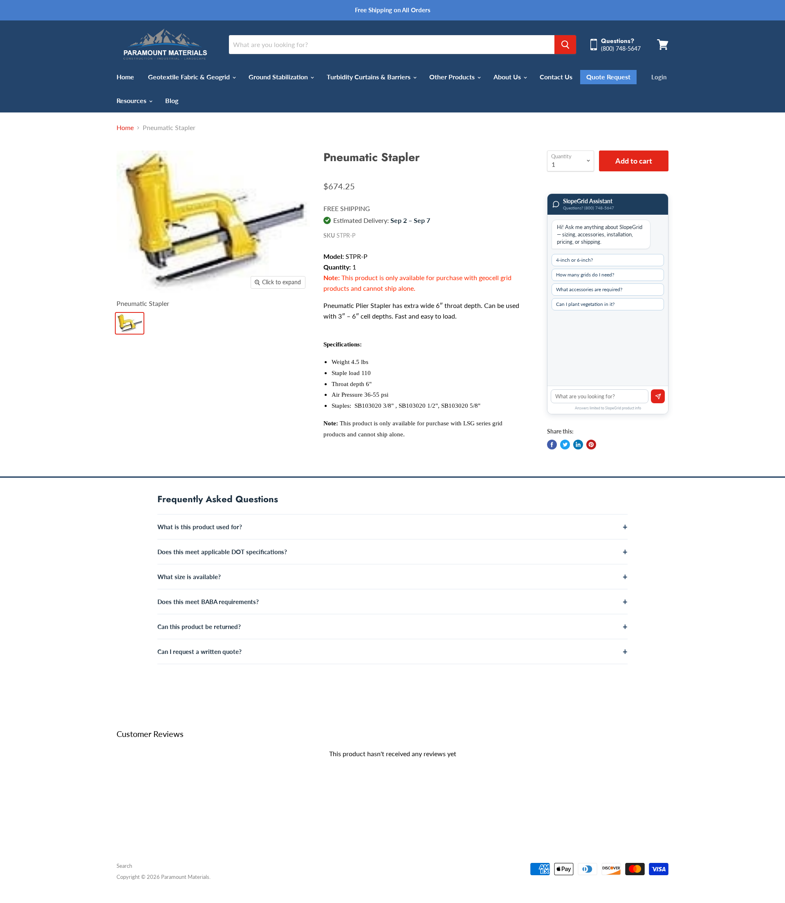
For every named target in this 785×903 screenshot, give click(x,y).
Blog (171, 100)
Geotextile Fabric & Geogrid (189, 77)
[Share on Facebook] (552, 444)
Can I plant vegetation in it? (585, 304)
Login (658, 77)
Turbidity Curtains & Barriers (369, 77)
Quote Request (608, 77)
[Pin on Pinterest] (591, 444)
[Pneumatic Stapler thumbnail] (130, 323)
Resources (132, 100)
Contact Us (556, 77)
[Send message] (658, 396)
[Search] (565, 44)
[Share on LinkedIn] (578, 444)
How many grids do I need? (585, 275)
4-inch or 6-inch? (574, 260)
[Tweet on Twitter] (565, 444)
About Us (508, 77)
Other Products (452, 77)
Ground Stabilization (279, 77)
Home (125, 77)
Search (124, 866)
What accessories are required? (589, 289)
